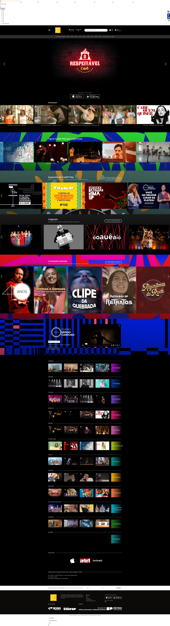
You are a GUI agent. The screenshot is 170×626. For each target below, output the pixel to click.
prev (4, 63)
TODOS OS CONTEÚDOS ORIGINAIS (113, 220)
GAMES (112, 36)
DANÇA (72, 36)
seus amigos (72, 30)
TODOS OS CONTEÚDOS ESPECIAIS (113, 178)
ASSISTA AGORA (53, 348)
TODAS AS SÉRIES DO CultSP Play (113, 262)
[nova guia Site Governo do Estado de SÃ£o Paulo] (10, 1)
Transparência (89, 599)
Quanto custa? (53, 577)
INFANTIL (100, 36)
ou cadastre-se (119, 30)
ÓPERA (76, 36)
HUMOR (96, 36)
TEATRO (79, 36)
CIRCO (92, 36)
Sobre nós (88, 594)
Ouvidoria (88, 598)
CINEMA (88, 36)
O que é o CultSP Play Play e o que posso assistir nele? (63, 575)
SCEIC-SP (88, 596)
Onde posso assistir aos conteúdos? (58, 578)
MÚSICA (68, 36)
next (166, 63)
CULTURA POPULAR (106, 36)
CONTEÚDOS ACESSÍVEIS (61, 36)
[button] (168, 11)
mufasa (99, 615)
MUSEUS (84, 36)
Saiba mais (63, 598)
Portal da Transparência (91, 600)
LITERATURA (118, 446)
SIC (86, 597)
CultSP (79, 30)
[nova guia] (5, 6)
